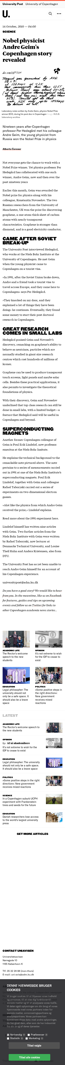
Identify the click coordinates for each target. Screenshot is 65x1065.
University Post (13, 3)
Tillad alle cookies (29, 1057)
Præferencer (39, 1034)
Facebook (56, 595)
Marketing (35, 1038)
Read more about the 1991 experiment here (30, 518)
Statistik (16, 1038)
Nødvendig (17, 1034)
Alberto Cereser (12, 148)
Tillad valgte (34, 1045)
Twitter (37, 605)
